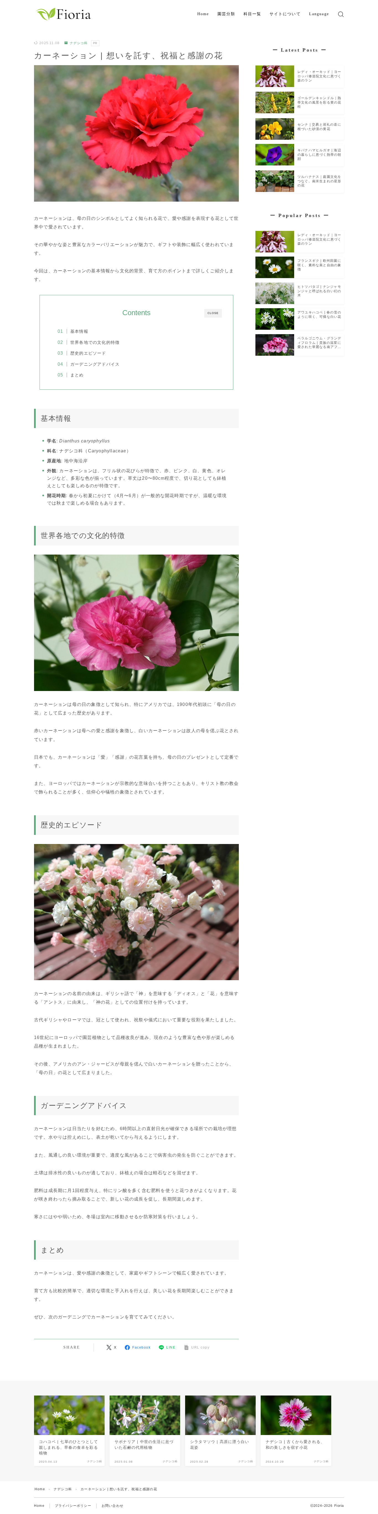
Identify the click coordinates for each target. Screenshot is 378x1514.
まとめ (77, 375)
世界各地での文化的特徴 (95, 342)
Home (203, 14)
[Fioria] (64, 14)
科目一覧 (252, 14)
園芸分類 (226, 14)
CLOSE (213, 313)
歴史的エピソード (88, 353)
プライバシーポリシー (73, 1506)
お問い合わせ (112, 1506)
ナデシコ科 (78, 43)
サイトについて (285, 14)
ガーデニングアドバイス (95, 364)
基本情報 (79, 331)
